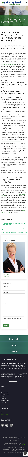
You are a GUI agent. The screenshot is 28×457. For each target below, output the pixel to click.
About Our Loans (5, 394)
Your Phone (5, 298)
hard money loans (11, 365)
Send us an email (6, 276)
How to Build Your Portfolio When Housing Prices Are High (14, 232)
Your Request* (6, 303)
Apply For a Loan (5, 400)
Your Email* (5, 292)
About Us (3, 396)
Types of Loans (4, 392)
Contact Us (3, 402)
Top (25, 453)
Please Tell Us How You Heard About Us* (12, 318)
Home (2, 390)
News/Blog (3, 398)
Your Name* (5, 286)
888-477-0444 (6, 274)
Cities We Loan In (13, 381)
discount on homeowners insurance (11, 141)
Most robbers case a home (8, 64)
